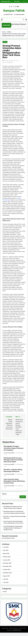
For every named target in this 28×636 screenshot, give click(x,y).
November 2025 (7, 566)
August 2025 (6, 576)
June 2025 (5, 582)
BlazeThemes (17, 630)
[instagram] (12, 7)
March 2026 (6, 553)
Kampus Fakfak (14, 10)
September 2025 (7, 572)
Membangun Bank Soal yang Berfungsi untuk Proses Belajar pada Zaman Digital (5, 1)
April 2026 (5, 550)
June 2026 (5, 547)
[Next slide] (26, 1)
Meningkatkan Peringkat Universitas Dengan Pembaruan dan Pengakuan (13, 448)
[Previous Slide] (24, 1)
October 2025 (6, 569)
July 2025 (5, 579)
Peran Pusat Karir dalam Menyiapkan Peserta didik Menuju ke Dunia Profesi (14, 481)
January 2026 (6, 560)
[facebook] (10, 7)
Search (4, 494)
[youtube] (18, 7)
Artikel (5, 42)
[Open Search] (23, 19)
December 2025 (7, 563)
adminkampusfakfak (8, 60)
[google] (16, 7)
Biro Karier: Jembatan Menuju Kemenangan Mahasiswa (15, 1)
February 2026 (6, 556)
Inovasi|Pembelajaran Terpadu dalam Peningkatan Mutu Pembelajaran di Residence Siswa (13, 528)
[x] (14, 7)
